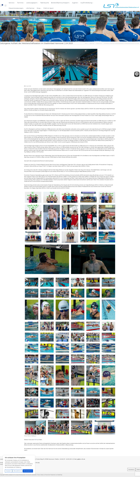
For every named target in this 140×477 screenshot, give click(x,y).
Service (11, 3)
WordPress (59, 474)
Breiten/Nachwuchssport (60, 3)
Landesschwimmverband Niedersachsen (17, 474)
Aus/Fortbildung (86, 3)
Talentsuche (44, 3)
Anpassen (8, 471)
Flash (42, 474)
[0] (1, 5)
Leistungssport (31, 3)
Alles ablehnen (17, 471)
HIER (35, 439)
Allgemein (92, 43)
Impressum (131, 469)
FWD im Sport (48, 8)
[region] (19, 464)
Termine (20, 3)
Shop (38, 8)
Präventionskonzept (16, 8)
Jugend (74, 3)
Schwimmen (99, 43)
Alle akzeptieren (28, 471)
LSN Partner (30, 8)
